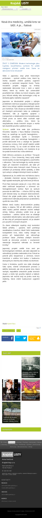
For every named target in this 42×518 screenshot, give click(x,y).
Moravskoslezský (22, 447)
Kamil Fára (11, 324)
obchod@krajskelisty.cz (8, 494)
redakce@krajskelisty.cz (8, 488)
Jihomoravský (36, 444)
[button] (9, 9)
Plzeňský (25, 442)
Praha (5, 442)
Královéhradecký (13, 444)
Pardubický (22, 444)
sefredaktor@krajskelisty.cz (9, 486)
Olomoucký (13, 447)
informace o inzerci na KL (9, 501)
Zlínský (30, 447)
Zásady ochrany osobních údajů (15, 511)
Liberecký (4, 444)
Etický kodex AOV (30, 511)
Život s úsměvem (8, 330)
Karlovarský (32, 442)
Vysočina (29, 444)
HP (18, 330)
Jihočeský (19, 442)
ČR (1, 442)
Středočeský (11, 442)
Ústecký (39, 442)
